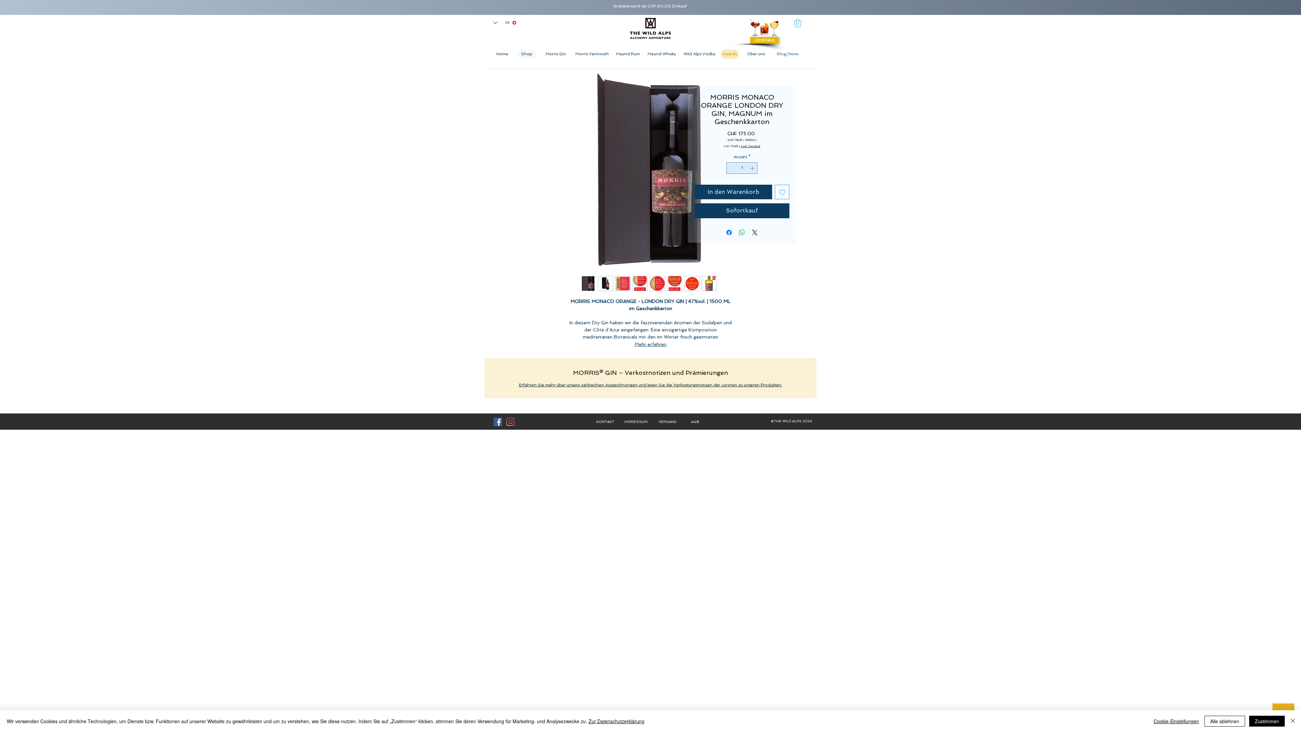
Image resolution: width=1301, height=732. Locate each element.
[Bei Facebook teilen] (729, 232)
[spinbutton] (742, 168)
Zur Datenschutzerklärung (616, 721)
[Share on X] (755, 232)
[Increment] (753, 168)
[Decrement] (731, 168)
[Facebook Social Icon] (498, 422)
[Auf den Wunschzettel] (782, 192)
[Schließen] (1293, 721)
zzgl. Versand (750, 146)
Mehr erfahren (650, 344)
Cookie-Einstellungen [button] (1176, 721)
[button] (797, 23)
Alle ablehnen (1224, 721)
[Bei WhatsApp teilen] (742, 232)
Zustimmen (1267, 721)
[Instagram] (510, 422)
